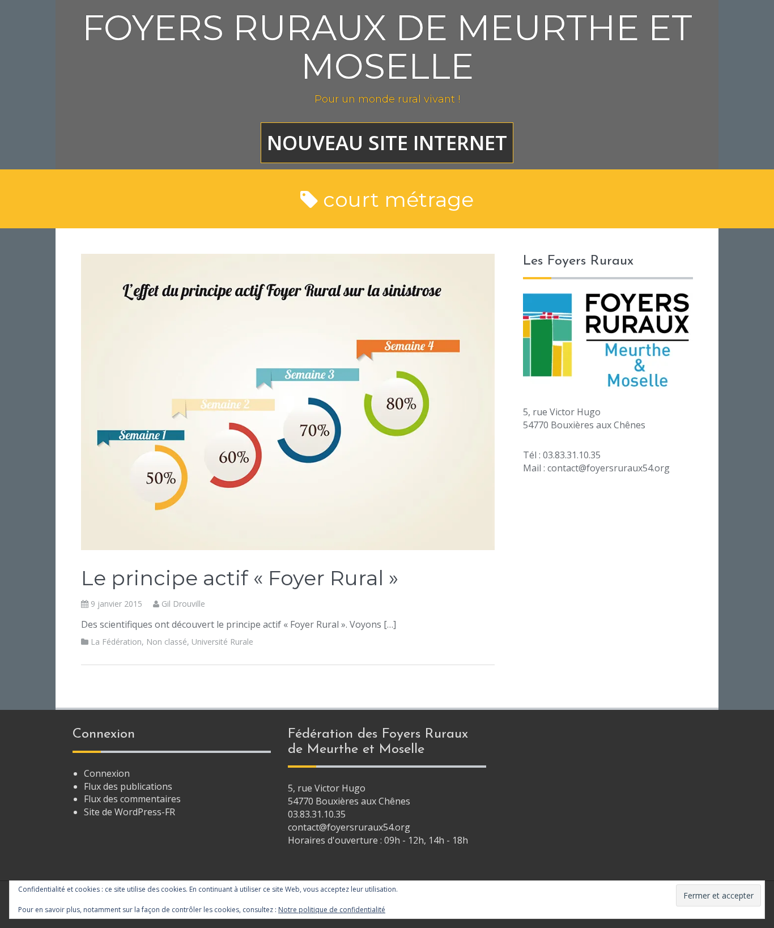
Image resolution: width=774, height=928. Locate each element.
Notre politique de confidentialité (331, 909)
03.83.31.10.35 (317, 814)
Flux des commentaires (132, 799)
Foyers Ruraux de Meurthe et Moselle (387, 47)
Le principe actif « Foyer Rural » (239, 577)
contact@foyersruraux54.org (349, 827)
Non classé (166, 641)
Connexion (107, 773)
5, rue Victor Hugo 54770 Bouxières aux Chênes (349, 794)
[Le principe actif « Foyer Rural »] (288, 401)
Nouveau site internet (387, 142)
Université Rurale (222, 641)
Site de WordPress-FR (129, 812)
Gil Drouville (183, 603)
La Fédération (116, 641)
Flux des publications (128, 786)
